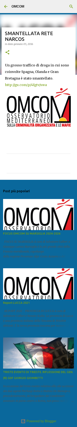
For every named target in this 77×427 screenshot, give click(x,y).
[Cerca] (71, 6)
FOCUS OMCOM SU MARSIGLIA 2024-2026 (31, 233)
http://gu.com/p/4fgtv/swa (26, 85)
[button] (7, 52)
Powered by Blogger (41, 421)
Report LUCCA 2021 (16, 302)
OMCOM (17, 6)
